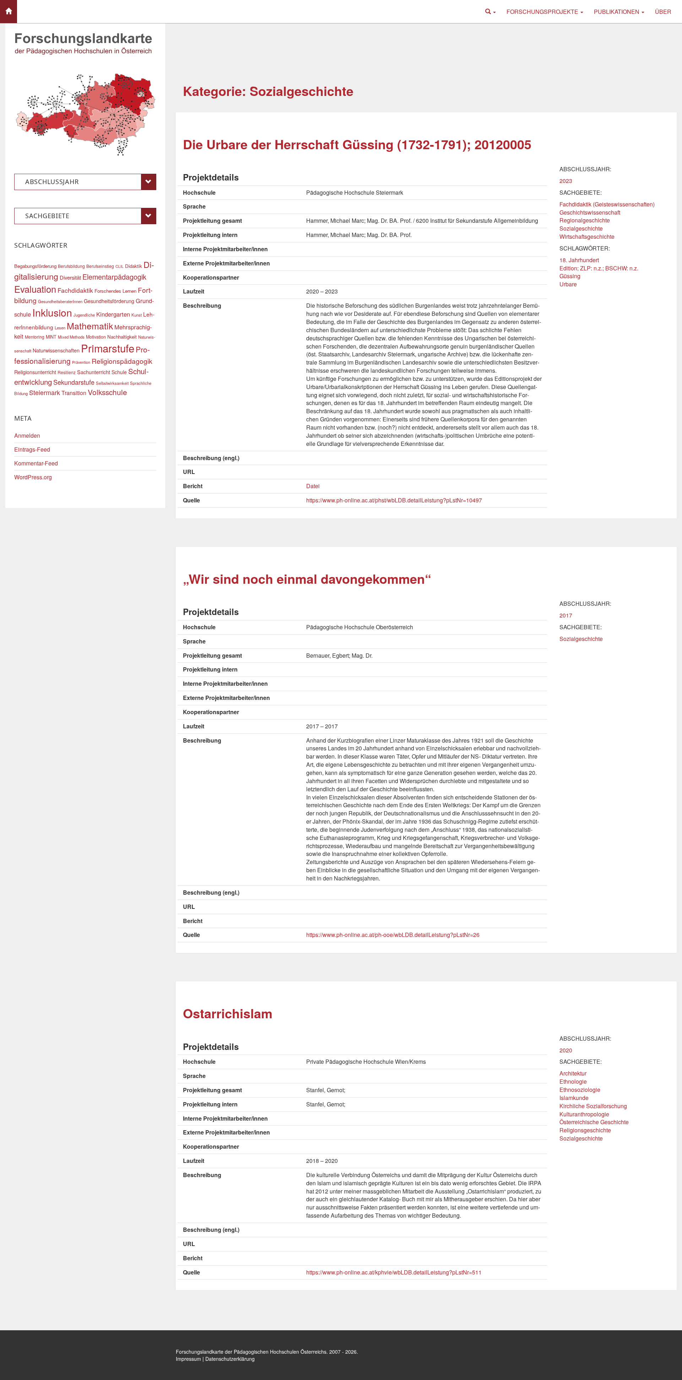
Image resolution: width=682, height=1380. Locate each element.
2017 (565, 615)
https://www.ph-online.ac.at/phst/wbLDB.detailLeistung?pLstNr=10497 (394, 500)
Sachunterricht (93, 372)
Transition (73, 393)
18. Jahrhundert (579, 260)
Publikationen (617, 11)
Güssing (569, 276)
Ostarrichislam (227, 1013)
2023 (565, 181)
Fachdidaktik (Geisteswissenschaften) (607, 204)
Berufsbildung (71, 266)
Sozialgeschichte (581, 228)
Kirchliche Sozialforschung (593, 1106)
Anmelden (27, 435)
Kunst (136, 315)
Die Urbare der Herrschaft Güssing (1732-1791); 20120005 (357, 144)
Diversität (70, 277)
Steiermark (44, 392)
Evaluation (35, 288)
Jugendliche (84, 315)
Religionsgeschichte (585, 1130)
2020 (565, 1050)
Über (663, 11)
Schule (119, 372)
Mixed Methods (71, 337)
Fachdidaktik (75, 290)
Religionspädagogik (122, 361)
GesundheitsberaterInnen (60, 301)
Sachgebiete (47, 215)
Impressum (188, 1358)
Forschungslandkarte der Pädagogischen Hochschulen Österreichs (251, 1351)
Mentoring (34, 337)
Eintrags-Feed (32, 449)
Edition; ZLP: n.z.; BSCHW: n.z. (598, 268)
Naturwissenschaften (56, 350)
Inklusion (52, 312)
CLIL (119, 266)
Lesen (60, 327)
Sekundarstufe (73, 382)
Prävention (81, 362)
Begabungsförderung (35, 266)
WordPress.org (33, 477)
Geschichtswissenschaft (589, 212)
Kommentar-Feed (36, 463)
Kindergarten (113, 314)
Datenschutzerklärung (230, 1358)
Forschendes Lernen (115, 290)
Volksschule (107, 392)
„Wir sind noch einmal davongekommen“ (307, 578)
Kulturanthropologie (584, 1114)
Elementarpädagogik (114, 276)
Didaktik (133, 266)
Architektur (572, 1073)
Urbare (568, 284)
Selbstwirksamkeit (112, 383)
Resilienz (67, 372)
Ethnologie (573, 1081)
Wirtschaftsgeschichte (587, 236)
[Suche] (490, 11)
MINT (51, 337)
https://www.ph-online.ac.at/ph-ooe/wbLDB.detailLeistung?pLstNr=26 (393, 935)
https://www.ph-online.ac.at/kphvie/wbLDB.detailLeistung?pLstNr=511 (394, 1272)
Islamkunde (574, 1098)
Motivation (96, 337)
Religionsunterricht (35, 372)
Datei (313, 486)
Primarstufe (107, 347)
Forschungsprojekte (543, 11)
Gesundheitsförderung (109, 300)
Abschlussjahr (52, 181)
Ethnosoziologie (579, 1089)
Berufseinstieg (100, 266)
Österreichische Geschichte (594, 1122)
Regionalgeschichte (584, 220)
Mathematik (90, 325)
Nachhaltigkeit (122, 336)
